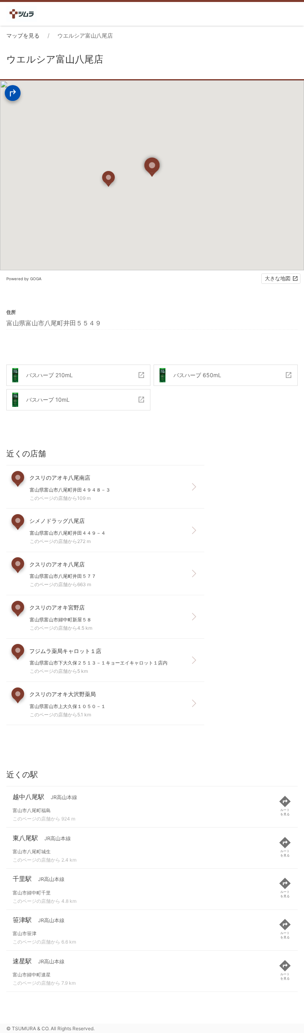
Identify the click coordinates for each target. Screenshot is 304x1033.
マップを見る (23, 35)
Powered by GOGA (24, 278)
